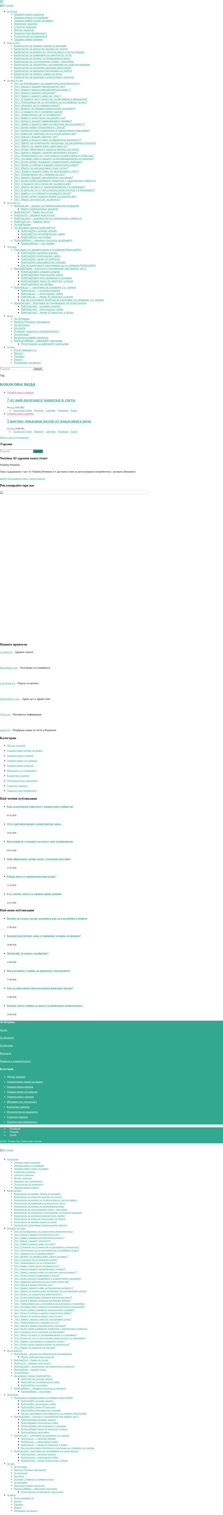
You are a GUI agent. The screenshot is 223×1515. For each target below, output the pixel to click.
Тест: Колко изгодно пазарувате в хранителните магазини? (52, 130)
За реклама (21, 334)
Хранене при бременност (30, 33)
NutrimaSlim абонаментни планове (43, 262)
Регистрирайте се (25, 350)
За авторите (22, 325)
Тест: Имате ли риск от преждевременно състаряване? (50, 186)
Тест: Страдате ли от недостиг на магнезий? (42, 183)
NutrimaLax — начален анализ (40, 290)
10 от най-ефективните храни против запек (34, 823)
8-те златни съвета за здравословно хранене (34, 893)
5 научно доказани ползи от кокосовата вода (49, 421)
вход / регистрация (33, 478)
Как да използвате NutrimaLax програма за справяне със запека (62, 299)
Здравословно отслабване (31, 17)
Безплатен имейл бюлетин (31, 337)
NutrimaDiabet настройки (37, 284)
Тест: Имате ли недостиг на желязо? (37, 199)
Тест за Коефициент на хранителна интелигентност (47, 83)
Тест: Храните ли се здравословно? (37, 105)
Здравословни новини (28, 39)
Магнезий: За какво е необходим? (28, 953)
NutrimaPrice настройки (36, 237)
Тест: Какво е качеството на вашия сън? (40, 117)
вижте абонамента (11, 478)
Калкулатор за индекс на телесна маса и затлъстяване (49, 52)
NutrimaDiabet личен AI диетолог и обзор (47, 281)
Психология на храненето (30, 36)
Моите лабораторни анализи (39, 208)
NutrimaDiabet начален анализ (40, 271)
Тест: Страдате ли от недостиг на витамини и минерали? (50, 99)
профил (11, 347)
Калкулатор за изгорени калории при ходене (42, 67)
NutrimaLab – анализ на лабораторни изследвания (46, 205)
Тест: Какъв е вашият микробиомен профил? (43, 121)
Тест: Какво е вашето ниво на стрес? (37, 95)
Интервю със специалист (22, 770)
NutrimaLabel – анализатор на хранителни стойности (48, 218)
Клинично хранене (26, 23)
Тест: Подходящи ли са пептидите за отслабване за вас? (50, 102)
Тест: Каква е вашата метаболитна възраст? (42, 89)
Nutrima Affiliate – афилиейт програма (38, 340)
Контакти (19, 328)
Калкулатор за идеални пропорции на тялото (43, 70)
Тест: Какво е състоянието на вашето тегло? (42, 193)
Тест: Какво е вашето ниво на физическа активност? (48, 139)
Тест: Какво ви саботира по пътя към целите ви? (45, 133)
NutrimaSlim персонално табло (40, 256)
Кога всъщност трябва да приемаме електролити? (38, 970)
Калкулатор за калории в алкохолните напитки (44, 77)
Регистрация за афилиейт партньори (45, 343)
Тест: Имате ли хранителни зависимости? (41, 146)
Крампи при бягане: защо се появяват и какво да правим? (44, 935)
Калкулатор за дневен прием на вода (38, 74)
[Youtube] (4, 372)
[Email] (7, 372)
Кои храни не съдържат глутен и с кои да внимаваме (40, 841)
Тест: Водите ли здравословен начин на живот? (45, 108)
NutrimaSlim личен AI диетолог (40, 259)
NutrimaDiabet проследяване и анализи (46, 277)
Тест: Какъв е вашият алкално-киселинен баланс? (46, 152)
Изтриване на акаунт (27, 362)
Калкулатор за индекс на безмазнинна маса (42, 58)
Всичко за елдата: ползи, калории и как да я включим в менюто (47, 918)
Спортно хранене (25, 26)
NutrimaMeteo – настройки (38, 243)
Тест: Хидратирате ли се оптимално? (38, 114)
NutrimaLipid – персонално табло (42, 309)
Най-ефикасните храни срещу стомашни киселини (38, 858)
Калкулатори (13, 43)
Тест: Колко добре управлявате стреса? (40, 127)
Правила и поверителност (15, 1061)
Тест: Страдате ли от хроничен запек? (38, 111)
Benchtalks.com (9, 667)
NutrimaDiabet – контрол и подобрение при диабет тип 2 (50, 268)
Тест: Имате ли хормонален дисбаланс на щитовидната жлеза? (55, 143)
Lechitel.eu (6, 652)
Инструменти (13, 203)
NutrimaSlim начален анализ (39, 252)
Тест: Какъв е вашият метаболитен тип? (40, 86)
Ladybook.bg (7, 683)
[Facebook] (1, 372)
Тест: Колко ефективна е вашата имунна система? (47, 149)
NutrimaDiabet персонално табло (42, 274)
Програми (12, 247)
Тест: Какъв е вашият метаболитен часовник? (43, 177)
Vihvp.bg (5, 714)
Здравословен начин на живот (33, 20)
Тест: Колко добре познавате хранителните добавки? (48, 161)
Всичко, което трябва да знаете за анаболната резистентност (45, 1005)
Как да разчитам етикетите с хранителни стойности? (40, 806)
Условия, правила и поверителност (36, 331)
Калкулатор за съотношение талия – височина (44, 61)
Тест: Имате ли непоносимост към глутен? (41, 168)
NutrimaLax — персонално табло (42, 293)
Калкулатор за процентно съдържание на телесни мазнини (52, 64)
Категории (12, 11)
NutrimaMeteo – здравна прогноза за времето (43, 240)
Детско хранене (24, 30)
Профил (19, 356)
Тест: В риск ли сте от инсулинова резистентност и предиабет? (54, 190)
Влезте (18, 353)
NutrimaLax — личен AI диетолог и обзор (47, 296)
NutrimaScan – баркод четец (32, 221)
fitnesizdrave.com (9, 698)
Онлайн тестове (15, 80)
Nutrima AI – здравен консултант (34, 215)
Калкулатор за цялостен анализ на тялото (41, 48)
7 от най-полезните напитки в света (41, 400)
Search (37, 369)
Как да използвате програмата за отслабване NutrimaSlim (58, 265)
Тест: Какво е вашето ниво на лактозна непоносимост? (49, 124)
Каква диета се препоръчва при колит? (31, 876)
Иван (12, 407)
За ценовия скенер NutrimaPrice (34, 227)
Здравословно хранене (29, 14)
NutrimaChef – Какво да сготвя (33, 212)
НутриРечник (22, 224)
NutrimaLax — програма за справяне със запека (45, 287)
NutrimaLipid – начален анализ (40, 306)
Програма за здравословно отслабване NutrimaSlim (47, 249)
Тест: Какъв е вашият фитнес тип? (36, 136)
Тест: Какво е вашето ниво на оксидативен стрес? (46, 171)
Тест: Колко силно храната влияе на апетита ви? (45, 196)
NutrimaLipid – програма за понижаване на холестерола (50, 303)
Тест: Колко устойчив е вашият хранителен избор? (46, 165)
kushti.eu (5, 730)
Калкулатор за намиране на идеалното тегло (43, 55)
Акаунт (18, 359)
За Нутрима (21, 318)
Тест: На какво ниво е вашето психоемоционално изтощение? (54, 158)
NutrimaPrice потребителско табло (43, 234)
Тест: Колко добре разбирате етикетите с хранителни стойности (55, 180)
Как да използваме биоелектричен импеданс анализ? (40, 988)
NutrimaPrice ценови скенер (39, 230)
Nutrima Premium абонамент (32, 321)
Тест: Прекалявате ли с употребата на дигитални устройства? (54, 155)
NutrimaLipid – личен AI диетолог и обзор (47, 312)
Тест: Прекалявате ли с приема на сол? (39, 174)
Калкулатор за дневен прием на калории (40, 45)
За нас (10, 316)
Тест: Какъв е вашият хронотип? (35, 92)
